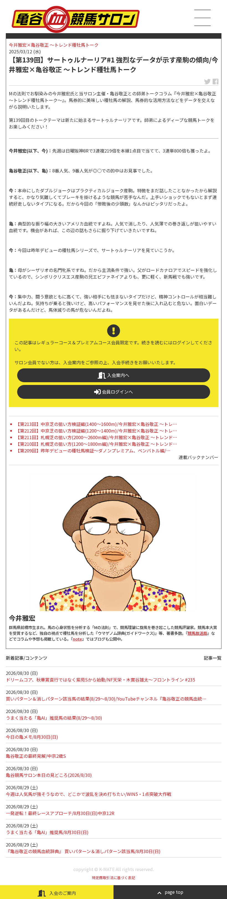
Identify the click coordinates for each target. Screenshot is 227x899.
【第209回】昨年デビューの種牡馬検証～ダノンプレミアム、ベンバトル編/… (93, 450)
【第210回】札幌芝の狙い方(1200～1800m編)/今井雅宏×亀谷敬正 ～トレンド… (96, 444)
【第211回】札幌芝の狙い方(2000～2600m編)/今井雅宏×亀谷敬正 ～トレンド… (96, 437)
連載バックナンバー (198, 457)
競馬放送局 (197, 633)
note (77, 639)
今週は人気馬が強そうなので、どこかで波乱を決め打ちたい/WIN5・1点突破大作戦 (88, 794)
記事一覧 (212, 657)
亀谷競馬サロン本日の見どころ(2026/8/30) (49, 775)
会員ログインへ (117, 391)
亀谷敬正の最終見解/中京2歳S (36, 756)
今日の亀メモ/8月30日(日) (32, 736)
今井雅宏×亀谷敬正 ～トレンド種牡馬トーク (54, 44)
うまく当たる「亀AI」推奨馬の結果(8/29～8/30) (54, 717)
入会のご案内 (62, 893)
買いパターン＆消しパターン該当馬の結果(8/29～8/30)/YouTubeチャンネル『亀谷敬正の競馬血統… (106, 698)
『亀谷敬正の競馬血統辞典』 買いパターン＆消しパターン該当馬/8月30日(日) (83, 851)
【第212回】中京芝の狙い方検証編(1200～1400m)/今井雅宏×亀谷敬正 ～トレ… (96, 430)
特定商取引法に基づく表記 (113, 877)
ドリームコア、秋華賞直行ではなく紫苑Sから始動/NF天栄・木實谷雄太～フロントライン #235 (100, 679)
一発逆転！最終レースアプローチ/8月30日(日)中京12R (60, 813)
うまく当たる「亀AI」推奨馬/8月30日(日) (47, 832)
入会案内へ (117, 375)
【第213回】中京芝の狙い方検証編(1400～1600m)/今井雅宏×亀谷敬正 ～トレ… (96, 424)
